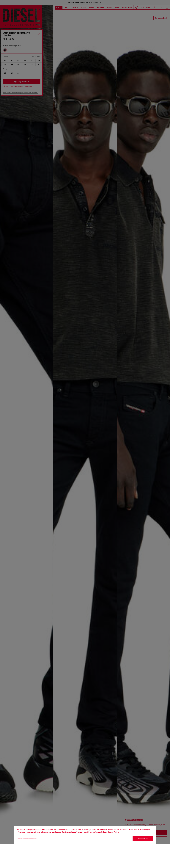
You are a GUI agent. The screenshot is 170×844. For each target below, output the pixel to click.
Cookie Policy (113, 832)
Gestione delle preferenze (71, 832)
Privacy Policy (100, 832)
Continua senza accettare (27, 839)
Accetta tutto (143, 839)
